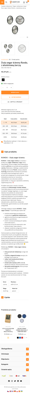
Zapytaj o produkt (16, 102)
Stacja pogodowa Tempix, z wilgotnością (8, 330)
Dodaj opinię (16, 59)
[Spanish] (19, 391)
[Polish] (17, 391)
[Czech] (8, 391)
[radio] (3, 80)
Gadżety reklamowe (6, 6)
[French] (13, 391)
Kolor (7, 76)
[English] (10, 391)
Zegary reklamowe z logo (19, 6)
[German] (15, 391)
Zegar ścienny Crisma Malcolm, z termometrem (22, 330)
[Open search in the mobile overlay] (6, 2)
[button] (25, 48)
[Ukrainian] (22, 391)
